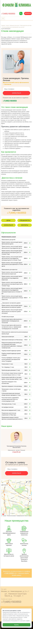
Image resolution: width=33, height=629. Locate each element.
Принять (16, 624)
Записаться (28, 13)
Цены (8, 220)
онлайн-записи (16, 575)
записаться (16, 93)
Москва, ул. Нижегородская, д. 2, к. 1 (15, 591)
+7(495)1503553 (8, 13)
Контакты (24, 225)
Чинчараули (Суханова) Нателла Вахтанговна (16, 446)
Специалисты (24, 220)
